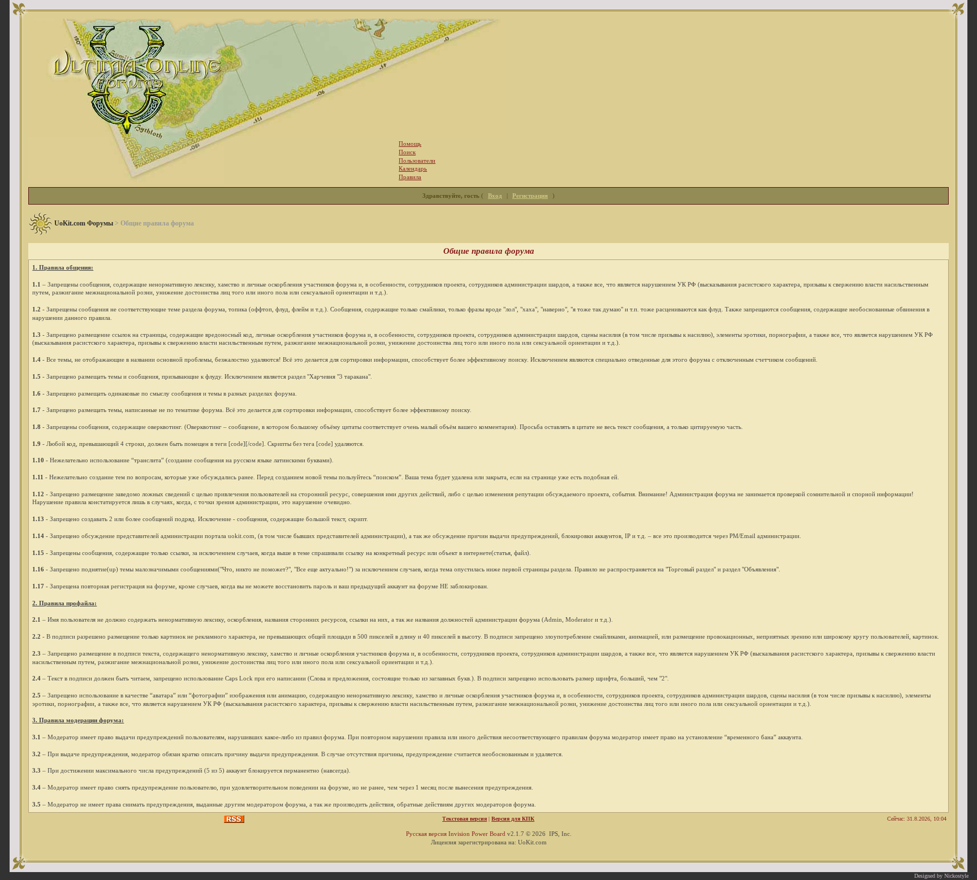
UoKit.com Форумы (83, 223)
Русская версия (426, 833)
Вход (495, 195)
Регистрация (530, 195)
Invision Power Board (476, 833)
